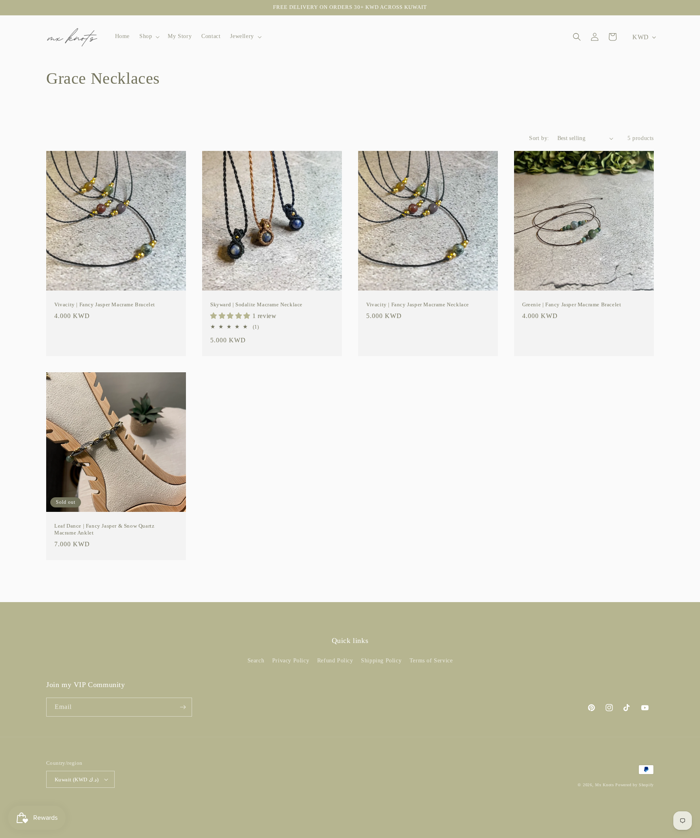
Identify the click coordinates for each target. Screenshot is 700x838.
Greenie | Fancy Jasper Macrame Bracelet (571, 304)
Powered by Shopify (634, 785)
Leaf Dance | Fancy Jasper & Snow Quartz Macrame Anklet (104, 529)
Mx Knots (604, 785)
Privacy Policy (290, 661)
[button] (148, 36)
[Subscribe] (183, 707)
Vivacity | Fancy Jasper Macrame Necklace (417, 304)
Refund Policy (335, 661)
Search (256, 661)
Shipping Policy (381, 661)
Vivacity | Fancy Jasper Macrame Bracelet (104, 304)
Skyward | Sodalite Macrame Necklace (256, 304)
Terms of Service (431, 661)
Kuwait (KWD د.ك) (76, 779)
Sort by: (539, 138)
